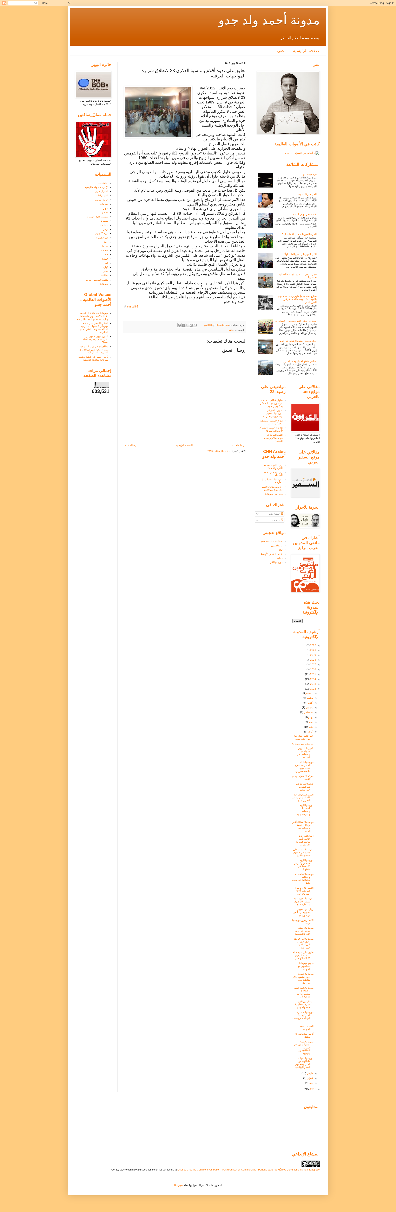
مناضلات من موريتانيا (303, 743)
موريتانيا (104, 284)
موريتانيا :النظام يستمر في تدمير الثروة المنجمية (304, 930)
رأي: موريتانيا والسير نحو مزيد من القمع (272, 488)
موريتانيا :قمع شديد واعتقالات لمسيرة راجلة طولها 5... (304, 992)
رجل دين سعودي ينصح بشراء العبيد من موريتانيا (303, 912)
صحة (105, 254)
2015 (313, 674)
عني (280, 50)
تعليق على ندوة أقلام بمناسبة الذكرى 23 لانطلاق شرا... (303, 955)
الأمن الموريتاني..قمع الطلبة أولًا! (300, 254)
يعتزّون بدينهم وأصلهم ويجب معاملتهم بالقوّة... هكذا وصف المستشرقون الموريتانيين (297, 299)
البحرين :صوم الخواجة (307, 1027)
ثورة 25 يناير (101, 233)
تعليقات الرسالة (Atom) (219, 451)
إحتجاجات (103, 183)
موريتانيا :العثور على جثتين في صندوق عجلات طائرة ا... (303, 852)
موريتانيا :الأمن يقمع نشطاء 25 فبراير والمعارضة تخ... (303, 901)
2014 (313, 679)
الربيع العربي (101, 199)
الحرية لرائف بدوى (307, 194)
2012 (313, 688)
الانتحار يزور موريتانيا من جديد (303, 922)
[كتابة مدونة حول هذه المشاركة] (191, 325)
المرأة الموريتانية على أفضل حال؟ (299, 234)
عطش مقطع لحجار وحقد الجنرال (300, 361)
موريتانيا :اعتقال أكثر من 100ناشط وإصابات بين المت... (303, 826)
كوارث (105, 267)
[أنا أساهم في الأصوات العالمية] (302, 153)
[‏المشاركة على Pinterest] (179, 325)
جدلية (280, 558)
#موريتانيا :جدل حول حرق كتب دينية (303, 737)
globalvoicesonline (272, 541)
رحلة (106, 241)
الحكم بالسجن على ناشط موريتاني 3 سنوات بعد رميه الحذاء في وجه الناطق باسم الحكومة (94, 328)
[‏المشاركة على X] (187, 325)
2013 (313, 684)
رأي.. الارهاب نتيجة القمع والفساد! (273, 466)
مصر (106, 271)
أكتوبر (309, 702)
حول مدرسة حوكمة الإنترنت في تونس (297, 341)
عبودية (105, 258)
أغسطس (308, 712)
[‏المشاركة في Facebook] (183, 325)
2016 (313, 669)
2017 (313, 664)
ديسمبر (309, 693)
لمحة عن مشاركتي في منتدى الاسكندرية (296, 320)
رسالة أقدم (130, 445)
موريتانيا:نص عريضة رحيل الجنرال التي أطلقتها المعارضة (303, 943)
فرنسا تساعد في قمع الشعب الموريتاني (305, 786)
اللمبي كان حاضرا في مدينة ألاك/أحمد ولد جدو (304, 890)
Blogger (178, 1185)
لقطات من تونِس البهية (305, 214)
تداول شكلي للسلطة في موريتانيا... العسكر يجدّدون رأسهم (271, 403)
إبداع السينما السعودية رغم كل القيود (271, 422)
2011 (313, 1089)
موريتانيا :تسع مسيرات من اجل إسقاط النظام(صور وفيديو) (303, 1047)
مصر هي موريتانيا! (273, 494)
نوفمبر (309, 697)
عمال (105, 262)
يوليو (310, 717)
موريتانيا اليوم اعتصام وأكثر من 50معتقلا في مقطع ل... (303, 865)
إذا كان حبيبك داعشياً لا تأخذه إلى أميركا (271, 429)
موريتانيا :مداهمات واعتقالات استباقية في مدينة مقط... (303, 878)
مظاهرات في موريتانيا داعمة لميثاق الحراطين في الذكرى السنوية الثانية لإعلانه (93, 349)
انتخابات (104, 204)
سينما (105, 246)
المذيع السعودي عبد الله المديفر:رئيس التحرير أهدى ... (303, 797)
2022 (313, 645)
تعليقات (104, 220)
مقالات (231, 330)
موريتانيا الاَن (276, 562)
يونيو (310, 722)
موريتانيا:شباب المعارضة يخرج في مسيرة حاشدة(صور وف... (303, 767)
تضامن (105, 212)
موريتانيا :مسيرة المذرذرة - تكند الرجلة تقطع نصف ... (303, 1017)
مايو (311, 726)
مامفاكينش (277, 545)
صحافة (104, 250)
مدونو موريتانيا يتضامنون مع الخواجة (306, 966)
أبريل (310, 731)
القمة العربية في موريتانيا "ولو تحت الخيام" (273, 437)
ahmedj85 (131, 306)
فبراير (309, 1078)
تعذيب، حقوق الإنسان (97, 216)
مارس (309, 1073)
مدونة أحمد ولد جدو (269, 20)
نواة (281, 549)
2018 (313, 659)
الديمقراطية (102, 195)
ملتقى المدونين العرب (97, 279)
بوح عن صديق (310, 174)
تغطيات (104, 225)
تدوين (105, 208)
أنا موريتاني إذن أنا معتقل (304, 1035)
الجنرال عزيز (101, 191)
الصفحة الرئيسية (307, 50)
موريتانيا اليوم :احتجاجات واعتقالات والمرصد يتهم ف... (305, 811)
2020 (313, 650)
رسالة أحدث (238, 445)
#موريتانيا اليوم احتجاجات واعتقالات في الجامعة (305, 753)
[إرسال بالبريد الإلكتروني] (195, 325)
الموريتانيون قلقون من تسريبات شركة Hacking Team (95, 339)
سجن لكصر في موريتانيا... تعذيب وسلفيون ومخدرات (273, 413)
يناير (310, 1082)
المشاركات (275, 513)
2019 (313, 655)
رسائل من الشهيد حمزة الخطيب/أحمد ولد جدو (304, 1004)
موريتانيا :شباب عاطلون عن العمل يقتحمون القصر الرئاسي (304, 1063)
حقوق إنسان (102, 237)
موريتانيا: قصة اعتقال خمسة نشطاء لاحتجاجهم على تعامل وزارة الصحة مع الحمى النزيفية (92, 316)
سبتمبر (309, 707)
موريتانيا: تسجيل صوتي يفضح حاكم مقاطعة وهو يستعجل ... (303, 978)
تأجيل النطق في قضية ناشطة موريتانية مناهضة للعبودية (93, 358)
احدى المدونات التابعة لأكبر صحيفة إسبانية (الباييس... (305, 840)
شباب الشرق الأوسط (272, 554)
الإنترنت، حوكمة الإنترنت (96, 187)
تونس (105, 229)
